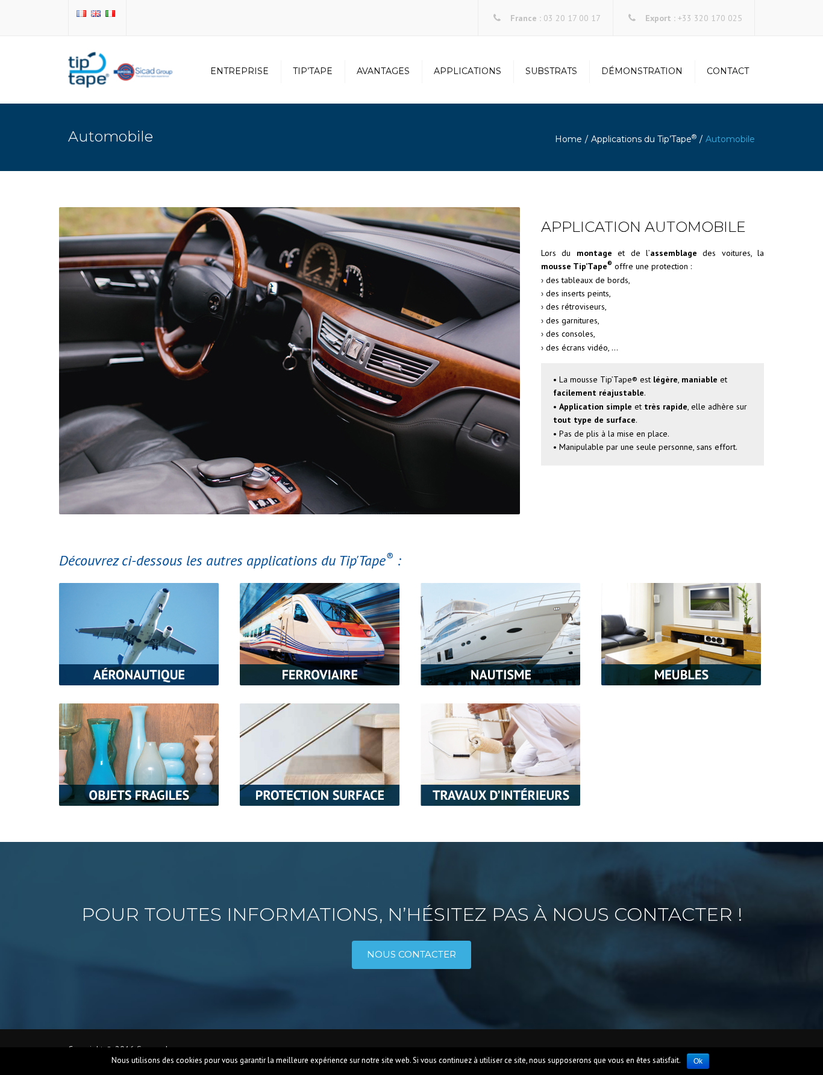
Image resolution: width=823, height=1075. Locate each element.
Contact (728, 71)
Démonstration (642, 71)
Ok (698, 1061)
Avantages (383, 71)
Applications (467, 71)
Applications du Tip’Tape (643, 139)
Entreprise (239, 71)
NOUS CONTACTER (411, 954)
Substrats (551, 71)
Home (568, 139)
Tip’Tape (313, 71)
